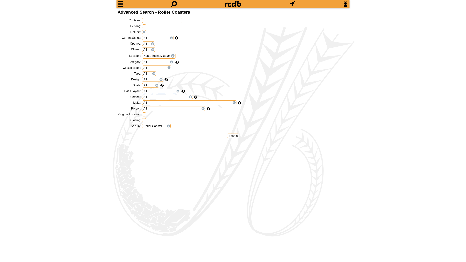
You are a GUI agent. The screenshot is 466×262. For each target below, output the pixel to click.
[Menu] (120, 4)
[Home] (233, 4)
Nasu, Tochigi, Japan (157, 55)
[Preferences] (345, 4)
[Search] (174, 4)
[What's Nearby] (292, 4)
